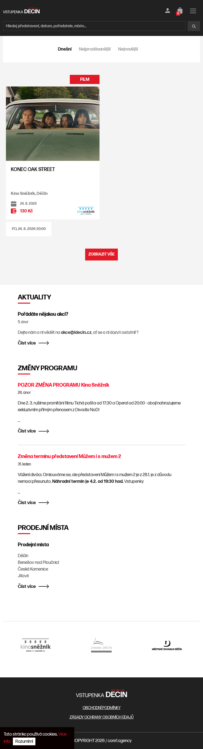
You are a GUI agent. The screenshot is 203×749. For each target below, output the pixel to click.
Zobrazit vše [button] (101, 254)
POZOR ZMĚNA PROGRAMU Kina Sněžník (63, 385)
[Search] (194, 26)
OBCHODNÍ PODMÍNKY (102, 708)
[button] (28, 229)
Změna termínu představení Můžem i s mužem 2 (69, 457)
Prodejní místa (33, 545)
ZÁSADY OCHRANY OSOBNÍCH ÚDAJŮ (101, 717)
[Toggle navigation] (193, 11)
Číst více (27, 343)
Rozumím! (24, 741)
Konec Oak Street (33, 170)
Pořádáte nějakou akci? (43, 314)
